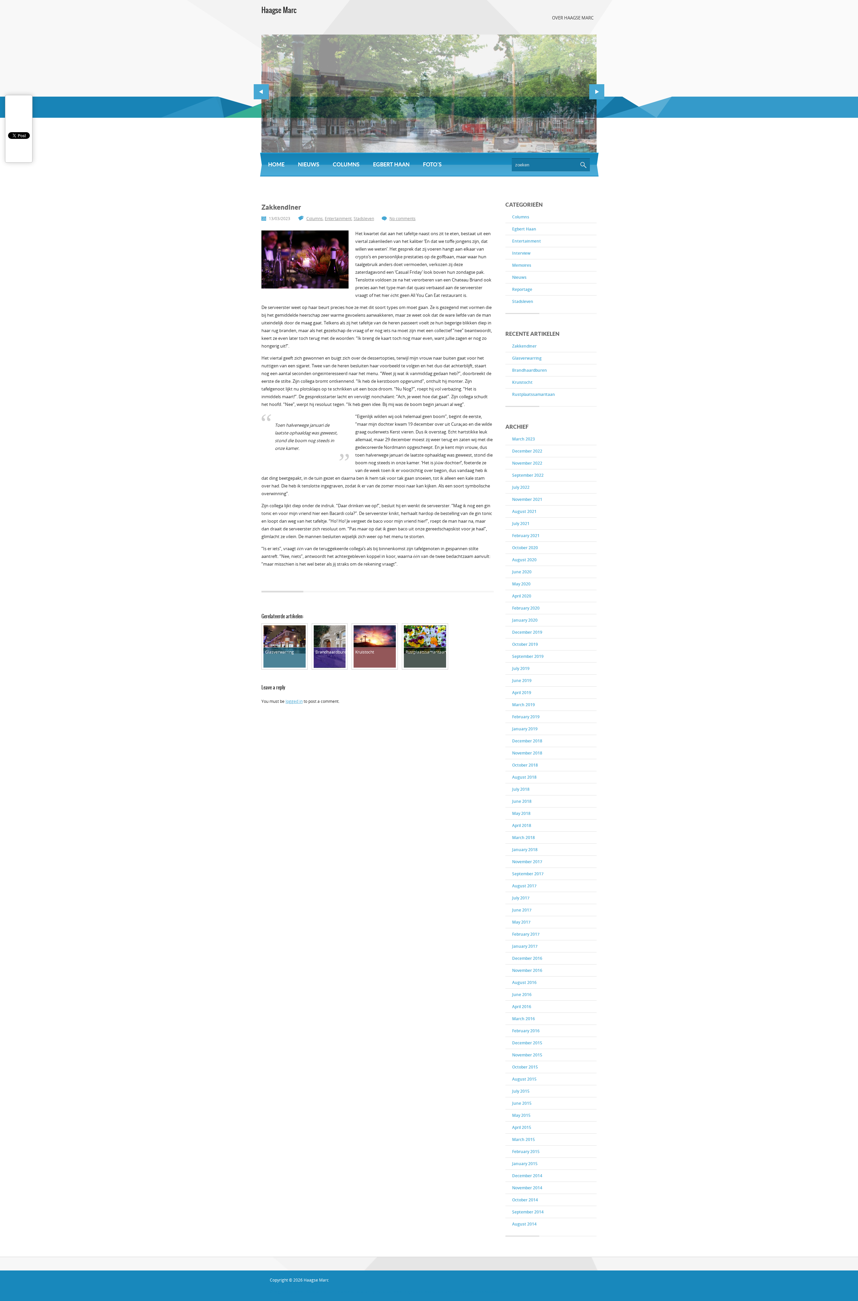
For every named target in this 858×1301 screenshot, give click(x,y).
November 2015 (527, 1055)
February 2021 (526, 535)
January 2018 (525, 849)
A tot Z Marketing (304, 1286)
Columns (346, 164)
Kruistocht (522, 382)
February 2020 (526, 608)
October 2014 (525, 1200)
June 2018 (522, 801)
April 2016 (521, 1006)
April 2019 (521, 692)
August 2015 (524, 1079)
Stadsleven (522, 301)
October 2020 (525, 548)
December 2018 (527, 741)
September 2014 (528, 1212)
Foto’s (432, 164)
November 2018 (527, 753)
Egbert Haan (391, 164)
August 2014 (524, 1224)
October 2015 (525, 1067)
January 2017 (525, 946)
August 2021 (524, 511)
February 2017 (526, 934)
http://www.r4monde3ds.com (480, 1291)
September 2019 (528, 656)
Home (276, 164)
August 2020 (524, 560)
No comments (402, 218)
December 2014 (527, 1176)
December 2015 (527, 1043)
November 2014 (527, 1188)
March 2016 (523, 1019)
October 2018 (525, 765)
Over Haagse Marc (573, 18)
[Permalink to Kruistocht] (375, 646)
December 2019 (527, 632)
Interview (521, 253)
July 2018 (521, 789)
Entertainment (526, 241)
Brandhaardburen (529, 370)
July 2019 (521, 668)
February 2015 (526, 1151)
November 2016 (527, 970)
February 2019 (526, 717)
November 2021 (527, 499)
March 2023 (523, 439)
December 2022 (527, 451)
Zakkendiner (524, 346)
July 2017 (521, 898)
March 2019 (523, 705)
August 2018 (524, 777)
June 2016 (522, 994)
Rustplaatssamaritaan (533, 394)
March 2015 (523, 1139)
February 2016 (526, 1031)
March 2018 (523, 837)
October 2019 (525, 644)
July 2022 (521, 487)
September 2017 (528, 874)
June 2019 (522, 680)
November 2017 (527, 862)
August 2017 (524, 886)
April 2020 (521, 596)
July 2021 (521, 523)
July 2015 (521, 1091)
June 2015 (522, 1103)
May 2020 (521, 584)
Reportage (522, 289)
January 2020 (525, 620)
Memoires (521, 265)
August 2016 (524, 982)
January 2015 (525, 1163)
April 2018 (521, 825)
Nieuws (308, 164)
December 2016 (527, 958)
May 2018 (521, 813)
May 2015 (521, 1115)
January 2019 (525, 729)
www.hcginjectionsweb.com (418, 1291)
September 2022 (528, 475)
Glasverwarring (527, 358)
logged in (294, 701)
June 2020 (522, 572)
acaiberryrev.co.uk (374, 1291)
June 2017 (522, 910)
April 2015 (521, 1127)
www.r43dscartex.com (314, 1291)
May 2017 (521, 922)
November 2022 (527, 463)
